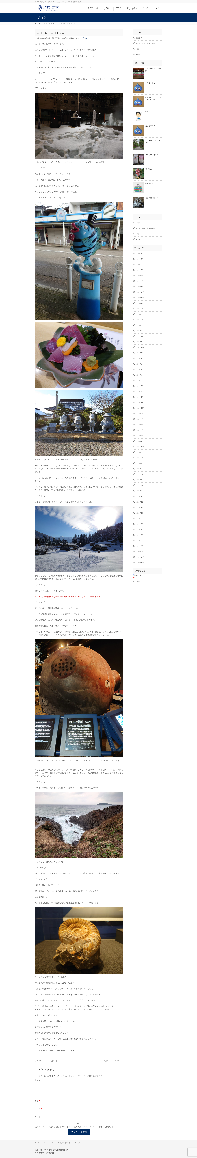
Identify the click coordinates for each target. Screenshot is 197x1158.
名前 (37, 1101)
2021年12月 (140, 502)
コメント (38, 1080)
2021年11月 (140, 507)
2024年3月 (140, 386)
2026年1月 (140, 287)
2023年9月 (140, 414)
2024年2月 (140, 392)
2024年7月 (140, 375)
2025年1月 (140, 342)
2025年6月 (140, 325)
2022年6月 (140, 469)
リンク (77, 1143)
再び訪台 (148, 169)
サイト (37, 1117)
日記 (137, 49)
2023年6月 (140, 430)
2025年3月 (140, 331)
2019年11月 (140, 563)
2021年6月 (140, 535)
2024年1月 (140, 397)
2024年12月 (140, 347)
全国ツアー (85, 38)
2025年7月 (140, 320)
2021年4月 (140, 546)
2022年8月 (140, 458)
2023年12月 (140, 403)
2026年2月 (140, 281)
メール (38, 1109)
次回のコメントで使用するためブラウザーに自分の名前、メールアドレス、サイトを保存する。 (75, 1127)
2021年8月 (140, 524)
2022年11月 (140, 447)
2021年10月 (140, 513)
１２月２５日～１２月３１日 (46, 1061)
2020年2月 (140, 552)
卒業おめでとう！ (151, 155)
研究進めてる (150, 183)
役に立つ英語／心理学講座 (145, 43)
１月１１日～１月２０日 (113, 1061)
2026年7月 (140, 259)
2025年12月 (140, 292)
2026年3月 (140, 276)
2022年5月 (140, 474)
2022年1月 (140, 496)
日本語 (138, 581)
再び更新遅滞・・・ (152, 198)
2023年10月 (140, 408)
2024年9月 (140, 364)
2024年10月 (140, 358)
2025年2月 (140, 336)
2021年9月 (140, 518)
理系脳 (147, 112)
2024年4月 (140, 380)
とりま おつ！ (151, 83)
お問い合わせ (65, 1143)
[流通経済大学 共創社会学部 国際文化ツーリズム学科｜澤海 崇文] (48, 10)
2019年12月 (140, 557)
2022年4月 (140, 480)
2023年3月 (140, 436)
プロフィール (42, 1143)
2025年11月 (140, 298)
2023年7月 (140, 425)
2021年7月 (140, 530)
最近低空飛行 (150, 126)
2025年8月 (140, 314)
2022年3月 (140, 485)
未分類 (138, 54)
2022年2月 (140, 491)
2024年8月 (140, 369)
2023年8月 (140, 419)
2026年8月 (140, 254)
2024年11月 (140, 353)
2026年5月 (140, 270)
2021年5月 (140, 541)
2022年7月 (140, 463)
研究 (53, 1143)
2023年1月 (140, 441)
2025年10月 (140, 303)
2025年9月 (140, 309)
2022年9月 (140, 452)
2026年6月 (140, 265)
